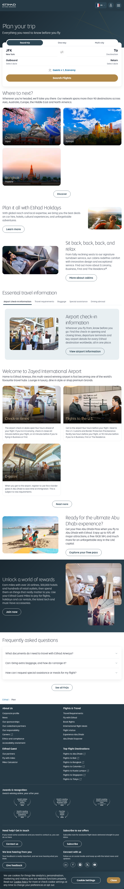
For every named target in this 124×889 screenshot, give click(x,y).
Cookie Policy (21, 881)
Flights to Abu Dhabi (73, 753)
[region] (62, 880)
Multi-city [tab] (99, 42)
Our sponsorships (11, 721)
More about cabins (81, 277)
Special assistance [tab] (79, 301)
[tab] (31, 52)
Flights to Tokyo (71, 779)
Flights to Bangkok (72, 762)
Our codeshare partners (14, 726)
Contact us (12, 844)
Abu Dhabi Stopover (72, 738)
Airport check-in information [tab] (17, 301)
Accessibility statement (13, 743)
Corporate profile (10, 713)
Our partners (8, 753)
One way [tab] (62, 42)
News (5, 717)
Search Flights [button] (62, 78)
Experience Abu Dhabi (73, 734)
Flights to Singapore (73, 775)
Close (114, 880)
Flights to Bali (69, 758)
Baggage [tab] (61, 301)
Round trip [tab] (25, 42)
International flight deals (75, 726)
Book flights (69, 721)
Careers (6, 734)
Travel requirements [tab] (44, 301)
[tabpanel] (62, 334)
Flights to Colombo (72, 766)
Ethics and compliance (13, 738)
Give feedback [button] (14, 865)
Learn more (13, 229)
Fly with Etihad (70, 717)
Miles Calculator (10, 762)
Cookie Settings (86, 880)
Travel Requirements (73, 713)
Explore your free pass (83, 552)
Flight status (69, 730)
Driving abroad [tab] (98, 301)
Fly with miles (8, 758)
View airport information (85, 351)
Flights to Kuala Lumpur (74, 770)
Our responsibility (10, 730)
